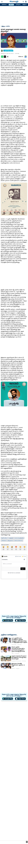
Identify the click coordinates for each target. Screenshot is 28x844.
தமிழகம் (18, 4)
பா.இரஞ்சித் (11, 538)
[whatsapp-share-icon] (2, 57)
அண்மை (4, 4)
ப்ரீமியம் (11, 4)
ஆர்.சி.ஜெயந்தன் (8, 50)
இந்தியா (25, 4)
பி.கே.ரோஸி (3, 540)
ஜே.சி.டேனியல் (4, 538)
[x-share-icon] (5, 57)
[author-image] (2, 50)
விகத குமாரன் (10, 540)
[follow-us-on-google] (25, 56)
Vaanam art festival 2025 (18, 540)
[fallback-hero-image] (6, 640)
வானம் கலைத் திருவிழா (19, 538)
